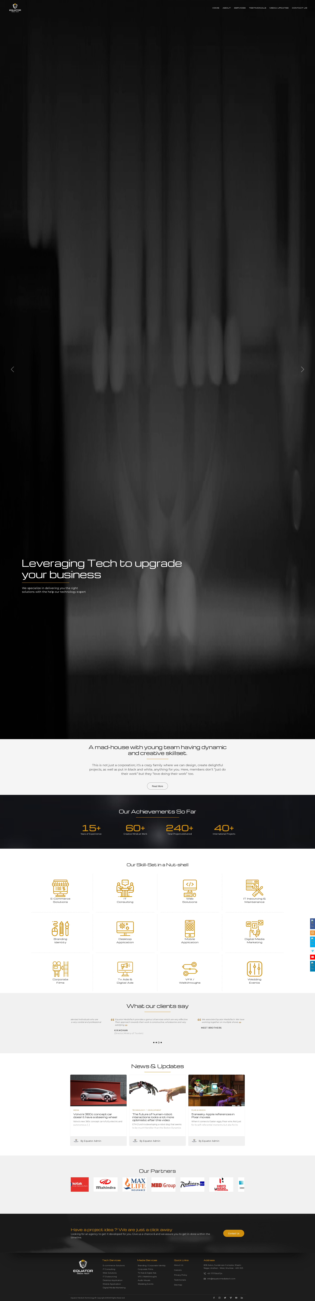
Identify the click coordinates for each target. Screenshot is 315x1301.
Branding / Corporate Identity (152, 1265)
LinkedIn (241, 1297)
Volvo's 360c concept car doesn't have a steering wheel (95, 1115)
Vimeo (230, 1297)
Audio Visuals (144, 1280)
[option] (157, 650)
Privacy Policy (180, 1275)
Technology (138, 1110)
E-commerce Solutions (114, 1265)
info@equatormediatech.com (221, 1278)
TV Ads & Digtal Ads (147, 1273)
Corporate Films (145, 1269)
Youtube (236, 1297)
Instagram (219, 1297)
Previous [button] (12, 369)
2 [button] (156, 1042)
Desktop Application (112, 1280)
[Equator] (15, 8)
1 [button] (153, 1042)
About (227, 8)
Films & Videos (198, 1110)
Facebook (214, 1297)
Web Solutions (110, 1273)
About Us (178, 1265)
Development (154, 1110)
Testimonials (257, 8)
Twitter (225, 1297)
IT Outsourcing (110, 1276)
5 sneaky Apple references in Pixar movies (213, 1115)
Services (240, 8)
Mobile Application (112, 1284)
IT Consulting (109, 1269)
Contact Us (299, 8)
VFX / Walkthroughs (147, 1276)
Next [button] (302, 369)
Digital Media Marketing (114, 1287)
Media (76, 1110)
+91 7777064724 (214, 1273)
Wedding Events (145, 1284)
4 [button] (161, 1042)
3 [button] (158, 1042)
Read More (157, 786)
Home (216, 8)
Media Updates (279, 8)
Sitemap (178, 1285)
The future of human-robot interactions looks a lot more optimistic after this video (153, 1117)
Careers (177, 1270)
